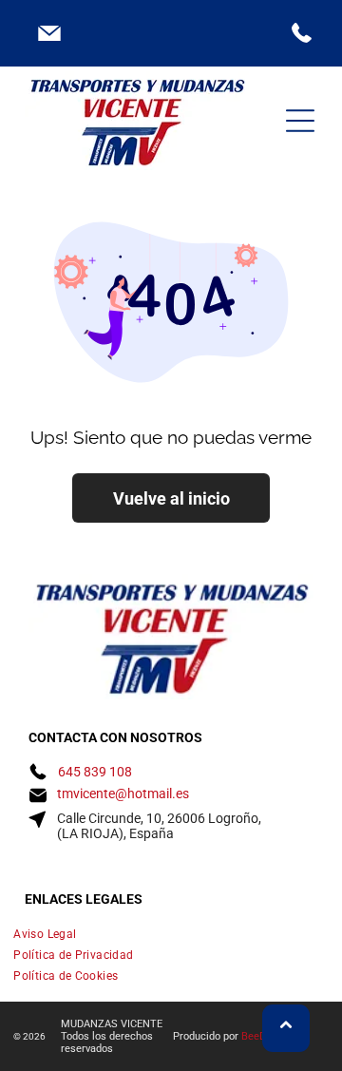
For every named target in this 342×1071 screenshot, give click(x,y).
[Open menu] (300, 120)
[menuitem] (170, 934)
